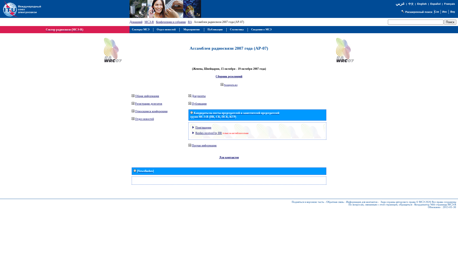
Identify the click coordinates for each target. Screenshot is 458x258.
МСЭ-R (149, 22)
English (422, 3)
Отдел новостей (144, 119)
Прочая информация (204, 145)
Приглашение (203, 127)
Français (449, 3)
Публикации (199, 103)
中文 (411, 4)
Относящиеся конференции (151, 111)
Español (435, 3)
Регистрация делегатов (148, 103)
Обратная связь (335, 202)
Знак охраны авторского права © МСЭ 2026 (405, 202)
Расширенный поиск (418, 12)
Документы (199, 96)
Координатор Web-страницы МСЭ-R (435, 204)
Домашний (136, 22)
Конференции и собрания (171, 22)
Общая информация (147, 96)
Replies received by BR (208, 133)
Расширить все (231, 85)
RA (190, 22)
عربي (400, 3)
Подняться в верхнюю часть (308, 202)
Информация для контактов (361, 202)
